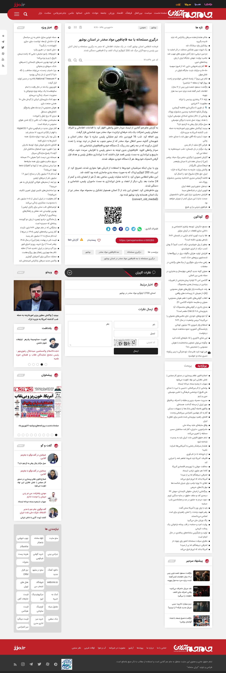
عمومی (143, 27)
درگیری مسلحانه (134, 252)
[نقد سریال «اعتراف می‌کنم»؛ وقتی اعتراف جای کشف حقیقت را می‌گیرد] (201, 592)
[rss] (3, 66)
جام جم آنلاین (141, 128)
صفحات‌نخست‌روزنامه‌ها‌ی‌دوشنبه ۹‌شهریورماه (39, 425)
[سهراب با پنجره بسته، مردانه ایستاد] (53, 497)
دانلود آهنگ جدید (53, 572)
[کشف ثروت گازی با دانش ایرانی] (53, 513)
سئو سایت (53, 538)
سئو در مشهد (37, 570)
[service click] (178, 5)
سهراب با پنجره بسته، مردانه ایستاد (32, 501)
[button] (46, 364)
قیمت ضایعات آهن (23, 597)
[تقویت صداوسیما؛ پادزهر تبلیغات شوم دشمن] (53, 343)
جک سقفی (53, 619)
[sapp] (3, 60)
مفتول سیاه (53, 607)
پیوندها (140, 648)
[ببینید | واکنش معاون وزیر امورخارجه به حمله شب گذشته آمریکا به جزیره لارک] (37, 295)
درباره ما (150, 648)
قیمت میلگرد (22, 619)
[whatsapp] (140, 229)
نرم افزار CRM (25, 572)
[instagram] (3, 37)
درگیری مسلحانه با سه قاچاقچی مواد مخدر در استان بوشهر (129, 258)
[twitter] (3, 48)
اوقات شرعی (89, 648)
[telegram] (3, 43)
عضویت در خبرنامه (117, 648)
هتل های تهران (24, 584)
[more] (172, 561)
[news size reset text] (75, 60)
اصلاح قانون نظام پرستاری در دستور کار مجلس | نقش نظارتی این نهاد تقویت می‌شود (31, 482)
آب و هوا (102, 648)
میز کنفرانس (23, 627)
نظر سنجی (76, 648)
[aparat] (3, 54)
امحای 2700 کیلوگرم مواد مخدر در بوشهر (137, 293)
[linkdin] (115, 229)
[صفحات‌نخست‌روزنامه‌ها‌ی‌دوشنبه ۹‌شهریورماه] (37, 402)
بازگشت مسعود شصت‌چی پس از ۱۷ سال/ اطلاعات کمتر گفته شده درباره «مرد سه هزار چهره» (179, 577)
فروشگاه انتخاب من (38, 584)
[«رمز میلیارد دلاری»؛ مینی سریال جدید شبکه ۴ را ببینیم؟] (201, 606)
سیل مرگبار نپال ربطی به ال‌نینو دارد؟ (32, 463)
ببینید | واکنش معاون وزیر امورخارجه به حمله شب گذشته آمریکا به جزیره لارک (37, 317)
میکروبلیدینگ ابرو (37, 597)
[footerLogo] (193, 648)
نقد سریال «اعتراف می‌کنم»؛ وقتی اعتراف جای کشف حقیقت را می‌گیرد (180, 592)
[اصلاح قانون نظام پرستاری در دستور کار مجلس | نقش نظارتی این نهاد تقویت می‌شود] (53, 478)
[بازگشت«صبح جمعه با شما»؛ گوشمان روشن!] (201, 620)
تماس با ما (161, 648)
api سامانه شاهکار (38, 540)
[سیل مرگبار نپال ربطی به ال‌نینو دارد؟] (53, 459)
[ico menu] (18, 14)
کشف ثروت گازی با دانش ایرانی (33, 517)
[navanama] (208, 5)
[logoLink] (190, 14)
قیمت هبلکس (25, 609)
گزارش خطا (73, 240)
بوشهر (153, 27)
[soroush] (108, 229)
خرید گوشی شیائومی (38, 556)
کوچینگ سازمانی (39, 609)
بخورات (25, 562)
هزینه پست (23, 554)
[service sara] (198, 5)
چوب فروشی (23, 538)
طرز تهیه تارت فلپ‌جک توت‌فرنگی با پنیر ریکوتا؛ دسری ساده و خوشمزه (187, 354)
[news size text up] (69, 60)
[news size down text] (80, 60)
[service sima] (188, 5)
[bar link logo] (19, 5)
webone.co (52, 582)
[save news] (80, 27)
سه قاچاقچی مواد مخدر (109, 252)
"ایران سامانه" (193, 667)
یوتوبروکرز (24, 546)
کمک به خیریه (54, 597)
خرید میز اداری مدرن (38, 621)
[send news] (75, 27)
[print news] (69, 28)
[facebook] (121, 229)
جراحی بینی (53, 554)
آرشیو (131, 648)
